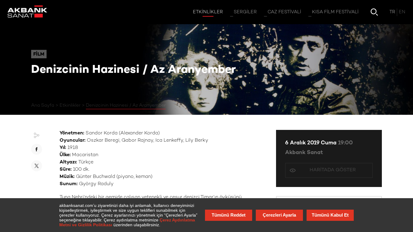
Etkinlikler (70, 105)
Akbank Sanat (304, 153)
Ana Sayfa (42, 105)
